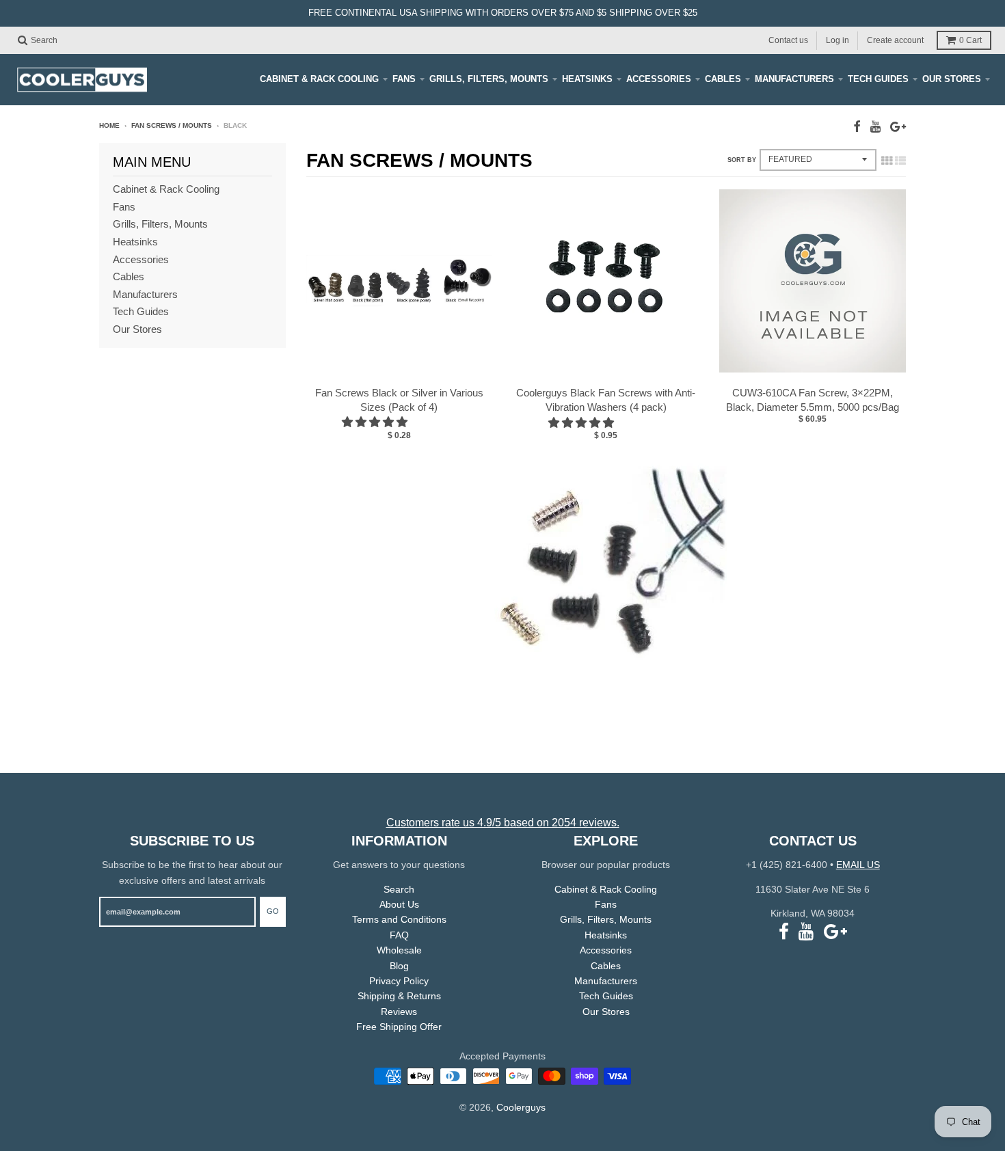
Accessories (658, 79)
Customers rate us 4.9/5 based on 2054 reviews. (502, 822)
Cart (970, 40)
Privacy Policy (399, 980)
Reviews (399, 1011)
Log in (837, 39)
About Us (399, 904)
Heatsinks (587, 79)
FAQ (399, 935)
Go (273, 911)
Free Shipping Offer (399, 1026)
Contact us (788, 39)
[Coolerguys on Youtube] (875, 127)
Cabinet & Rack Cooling (319, 79)
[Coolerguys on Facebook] (857, 127)
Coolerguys (521, 1107)
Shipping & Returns (399, 995)
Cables (723, 79)
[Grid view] (886, 161)
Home (109, 125)
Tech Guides (878, 79)
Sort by (741, 160)
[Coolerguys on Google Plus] (898, 127)
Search (399, 889)
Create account (895, 39)
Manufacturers (794, 79)
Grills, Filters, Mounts (488, 79)
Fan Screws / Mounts (171, 125)
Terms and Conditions (399, 919)
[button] (376, 422)
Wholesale (399, 950)
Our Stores (951, 79)
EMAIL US (858, 864)
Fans (404, 79)
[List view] (900, 161)
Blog (399, 965)
